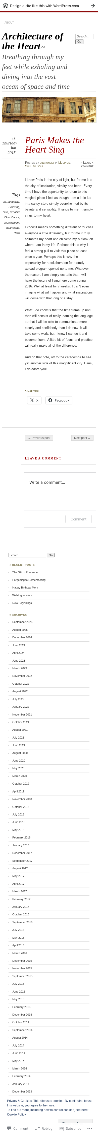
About (9, 22)
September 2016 (22, 922)
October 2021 (20, 722)
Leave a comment (87, 164)
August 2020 (20, 752)
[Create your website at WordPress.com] (49, 5)
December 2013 (22, 1091)
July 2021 (18, 737)
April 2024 (18, 652)
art (4, 201)
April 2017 (18, 883)
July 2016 (18, 929)
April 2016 (18, 945)
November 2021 (22, 714)
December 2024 (22, 637)
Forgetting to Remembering (28, 579)
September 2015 (22, 976)
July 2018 (18, 814)
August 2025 (20, 629)
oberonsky (47, 162)
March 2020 (19, 776)
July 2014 (18, 1045)
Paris (17, 233)
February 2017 (21, 899)
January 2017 (20, 906)
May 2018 (18, 829)
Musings (64, 162)
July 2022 (18, 699)
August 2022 (20, 691)
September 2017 (22, 860)
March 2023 (19, 668)
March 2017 (19, 891)
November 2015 (22, 968)
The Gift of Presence (25, 572)
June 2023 (18, 660)
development (11, 222)
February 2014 (21, 1076)
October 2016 (20, 914)
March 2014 (19, 1068)
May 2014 (18, 1060)
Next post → (82, 438)
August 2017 (20, 868)
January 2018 (20, 845)
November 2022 (22, 675)
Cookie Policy (16, 1114)
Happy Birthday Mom (25, 587)
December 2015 (22, 960)
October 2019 (20, 783)
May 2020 (18, 768)
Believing (14, 206)
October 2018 (20, 806)
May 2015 (18, 999)
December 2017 (22, 852)
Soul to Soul (34, 166)
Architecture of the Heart (32, 41)
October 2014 (20, 1022)
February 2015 (21, 1007)
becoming (13, 201)
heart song (12, 227)
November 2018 (22, 799)
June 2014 (18, 1053)
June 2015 (18, 991)
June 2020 (18, 760)
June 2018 (18, 822)
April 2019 (18, 791)
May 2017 (18, 875)
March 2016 (19, 953)
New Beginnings (22, 602)
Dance (15, 217)
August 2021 (20, 729)
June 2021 (18, 745)
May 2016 (18, 937)
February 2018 (21, 837)
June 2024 (18, 645)
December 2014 (22, 1014)
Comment (78, 519)
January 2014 (20, 1083)
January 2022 (20, 706)
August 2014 (20, 1037)
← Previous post (39, 438)
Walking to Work (22, 595)
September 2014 (22, 1030)
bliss (5, 212)
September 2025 (22, 621)
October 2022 (20, 683)
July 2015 (18, 983)
